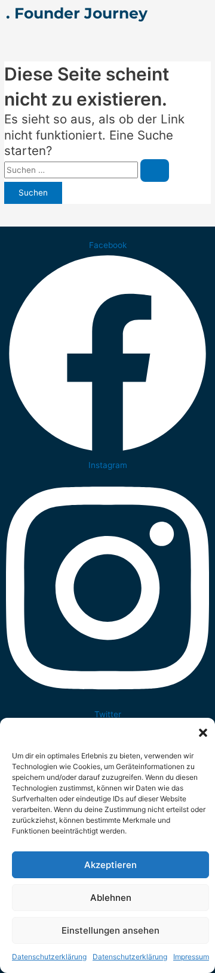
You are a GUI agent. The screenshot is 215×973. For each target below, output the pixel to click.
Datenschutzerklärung (49, 956)
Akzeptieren (110, 864)
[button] (203, 733)
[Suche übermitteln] (154, 170)
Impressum (191, 956)
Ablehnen (110, 897)
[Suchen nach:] (86, 170)
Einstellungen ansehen (110, 930)
